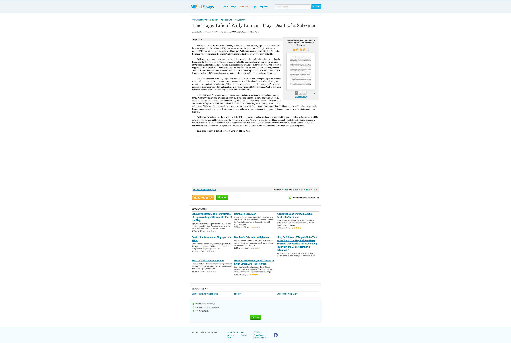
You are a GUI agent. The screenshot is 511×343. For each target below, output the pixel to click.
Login (254, 6)
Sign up (255, 317)
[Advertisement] (255, 158)
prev (287, 93)
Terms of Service (259, 337)
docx (308, 189)
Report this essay (301, 97)
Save (224, 197)
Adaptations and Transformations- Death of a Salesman (295, 215)
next (315, 93)
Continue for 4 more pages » (204, 189)
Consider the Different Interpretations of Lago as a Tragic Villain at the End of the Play (212, 217)
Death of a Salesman (245, 213)
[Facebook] (276, 336)
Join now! (244, 6)
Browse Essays (229, 6)
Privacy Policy (258, 335)
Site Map (257, 332)
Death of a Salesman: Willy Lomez (251, 237)
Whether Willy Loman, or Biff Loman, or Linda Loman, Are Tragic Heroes (254, 262)
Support (263, 6)
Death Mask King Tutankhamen (205, 294)
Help (242, 332)
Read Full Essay (203, 197)
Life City (237, 294)
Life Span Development (287, 294)
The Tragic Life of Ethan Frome (208, 260)
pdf (296, 189)
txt (286, 189)
